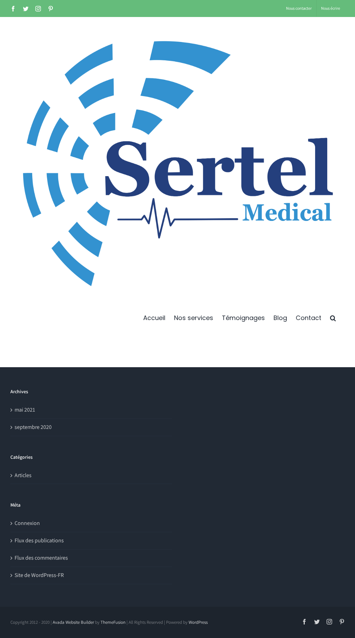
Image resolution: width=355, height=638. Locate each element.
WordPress (198, 622)
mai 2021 (25, 409)
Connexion (27, 523)
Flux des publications (39, 540)
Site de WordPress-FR (39, 575)
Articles (23, 475)
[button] (333, 318)
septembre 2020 (33, 427)
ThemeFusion (113, 622)
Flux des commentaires (41, 557)
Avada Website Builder (73, 622)
